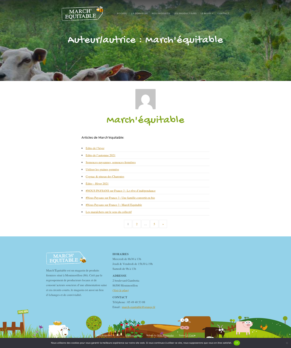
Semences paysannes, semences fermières (111, 162)
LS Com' (190, 335)
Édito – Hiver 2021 (97, 183)
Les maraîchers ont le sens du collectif (109, 212)
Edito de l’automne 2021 (101, 155)
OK (236, 342)
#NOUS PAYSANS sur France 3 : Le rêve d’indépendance (121, 190)
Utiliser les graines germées (102, 169)
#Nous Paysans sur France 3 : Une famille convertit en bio (120, 198)
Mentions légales (133, 335)
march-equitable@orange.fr (138, 307)
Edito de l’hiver (95, 148)
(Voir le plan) (120, 290)
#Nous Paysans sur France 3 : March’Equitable (114, 205)
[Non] (286, 343)
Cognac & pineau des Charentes (105, 176)
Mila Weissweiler (165, 335)
